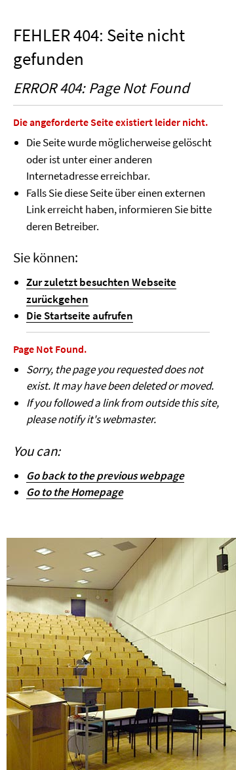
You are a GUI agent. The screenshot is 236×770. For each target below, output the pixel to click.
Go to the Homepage (74, 492)
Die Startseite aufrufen (79, 315)
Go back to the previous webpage (105, 475)
